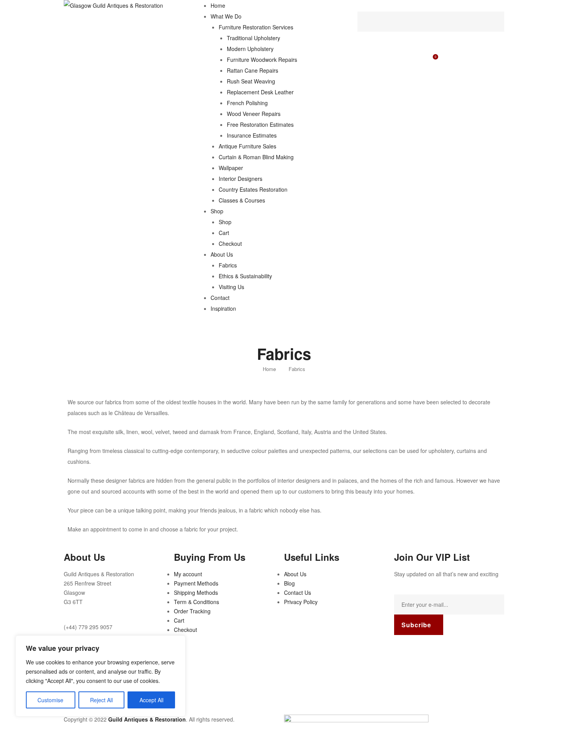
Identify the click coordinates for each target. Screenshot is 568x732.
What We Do (226, 16)
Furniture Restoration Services (256, 27)
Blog (289, 583)
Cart (224, 233)
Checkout (230, 243)
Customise (50, 700)
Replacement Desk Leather (260, 92)
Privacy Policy (301, 602)
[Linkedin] (445, 652)
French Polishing (247, 103)
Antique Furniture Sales (247, 146)
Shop (217, 211)
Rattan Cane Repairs (252, 70)
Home (218, 5)
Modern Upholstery (250, 49)
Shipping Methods (196, 592)
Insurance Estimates (252, 135)
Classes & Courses (242, 200)
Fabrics (228, 265)
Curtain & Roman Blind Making (256, 157)
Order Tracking (192, 611)
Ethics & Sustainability (245, 276)
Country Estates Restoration (253, 189)
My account (188, 574)
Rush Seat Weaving (251, 81)
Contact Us (297, 592)
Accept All (151, 700)
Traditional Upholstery (253, 38)
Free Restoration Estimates (260, 124)
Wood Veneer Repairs (254, 113)
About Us (222, 254)
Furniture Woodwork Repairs (262, 59)
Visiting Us (231, 287)
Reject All (101, 700)
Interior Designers (240, 178)
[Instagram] (424, 652)
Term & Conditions (196, 602)
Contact (220, 297)
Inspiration (223, 308)
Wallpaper (231, 168)
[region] (100, 676)
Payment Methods (196, 583)
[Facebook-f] (403, 652)
